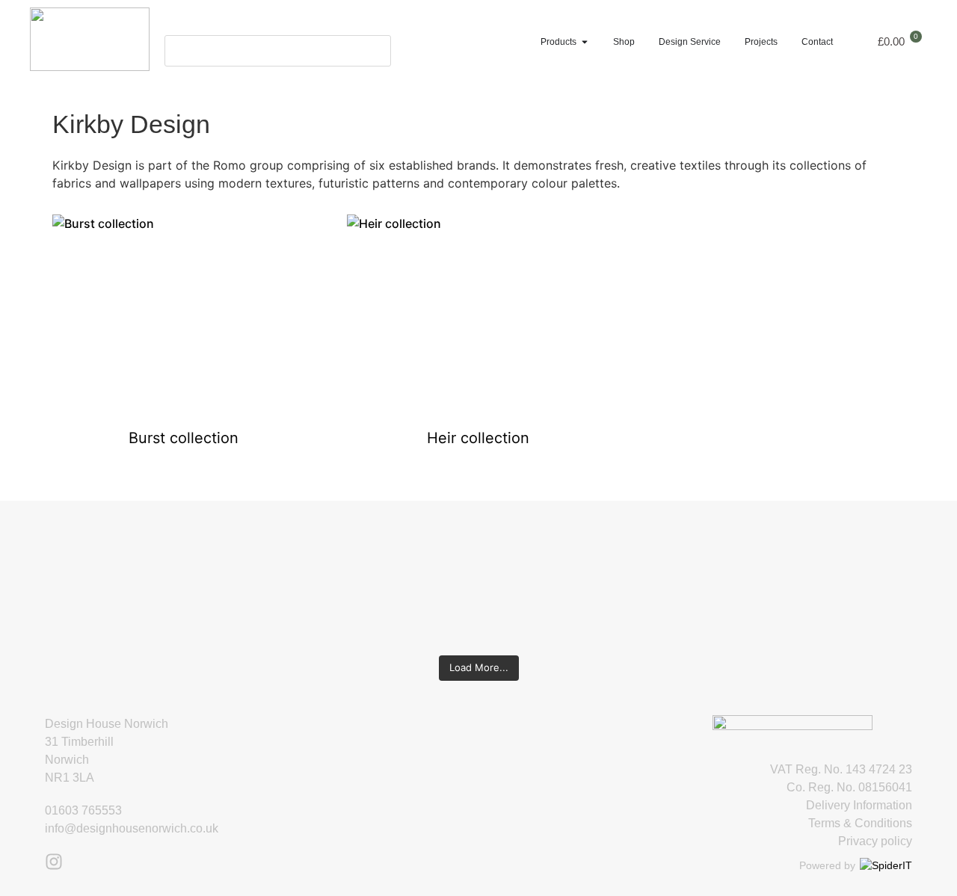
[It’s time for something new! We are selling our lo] (399, 571)
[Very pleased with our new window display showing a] (873, 580)
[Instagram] (54, 862)
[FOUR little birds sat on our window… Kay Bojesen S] (84, 562)
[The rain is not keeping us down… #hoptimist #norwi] (242, 544)
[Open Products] (584, 42)
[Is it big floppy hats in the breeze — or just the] (715, 571)
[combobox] (277, 51)
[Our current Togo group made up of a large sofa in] (557, 553)
